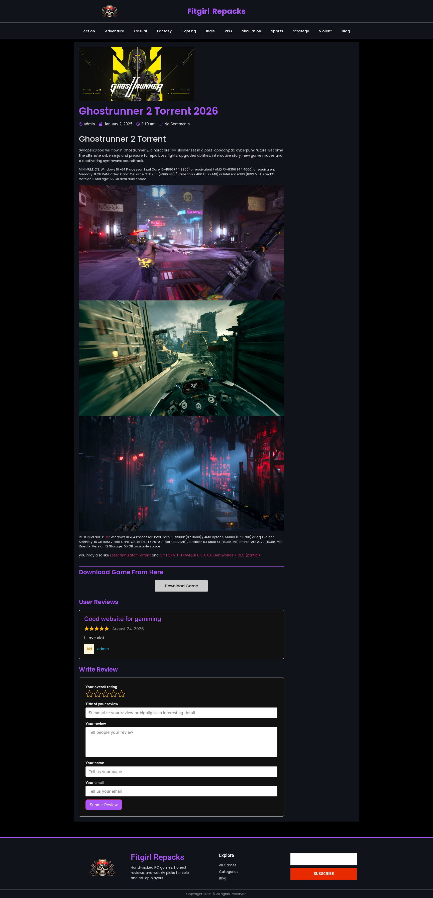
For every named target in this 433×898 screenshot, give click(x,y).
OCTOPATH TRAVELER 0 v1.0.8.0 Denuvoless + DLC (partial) (210, 555)
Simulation (251, 31)
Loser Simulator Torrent (130, 555)
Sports (277, 31)
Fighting (189, 31)
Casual (140, 31)
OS (106, 537)
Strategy (301, 31)
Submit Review (104, 804)
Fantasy (164, 31)
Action (89, 31)
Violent (325, 31)
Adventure (114, 31)
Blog (346, 31)
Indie (210, 31)
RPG (228, 31)
